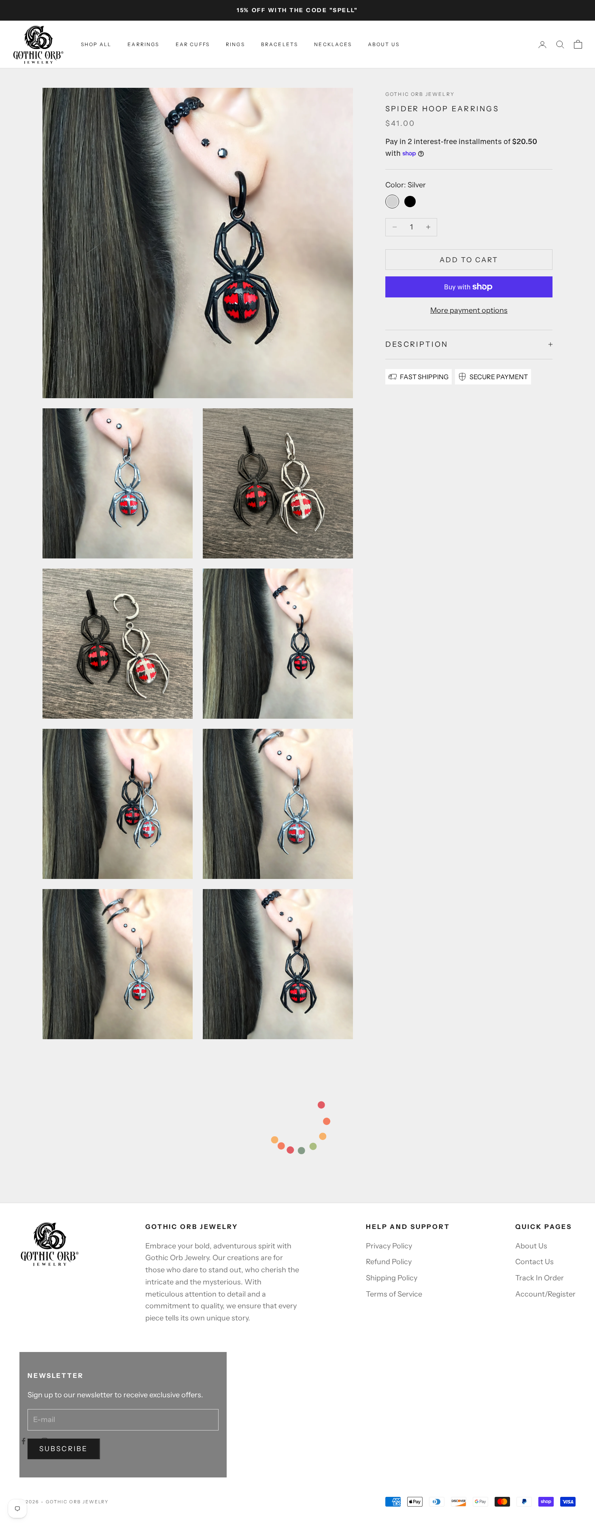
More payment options (469, 310)
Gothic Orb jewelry (420, 94)
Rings (235, 44)
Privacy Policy (389, 1246)
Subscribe (63, 1449)
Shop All (96, 44)
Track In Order (539, 1277)
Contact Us (534, 1261)
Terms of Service (394, 1294)
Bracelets (279, 44)
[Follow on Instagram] (44, 1441)
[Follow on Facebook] (23, 1441)
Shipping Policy (391, 1277)
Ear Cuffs (193, 44)
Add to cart (469, 259)
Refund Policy (389, 1261)
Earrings (143, 44)
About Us (384, 44)
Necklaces (332, 44)
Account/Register (545, 1294)
